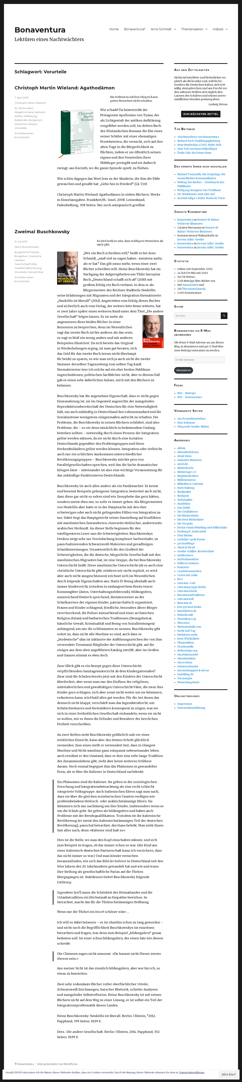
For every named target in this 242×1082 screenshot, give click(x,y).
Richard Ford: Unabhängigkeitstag (198, 141)
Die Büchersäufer (188, 515)
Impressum (184, 704)
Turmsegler (184, 678)
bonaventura (185, 219)
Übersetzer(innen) (193, 288)
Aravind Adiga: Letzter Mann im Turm (201, 198)
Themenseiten (192, 29)
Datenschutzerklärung (191, 707)
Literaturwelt (185, 599)
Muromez (183, 622)
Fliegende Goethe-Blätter (193, 426)
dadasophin (184, 499)
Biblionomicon (186, 480)
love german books (189, 607)
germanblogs (185, 543)
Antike (18, 116)
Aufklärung (30, 116)
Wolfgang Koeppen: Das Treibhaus (199, 190)
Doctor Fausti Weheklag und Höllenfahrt (202, 527)
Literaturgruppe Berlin (191, 587)
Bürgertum (35, 120)
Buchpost (183, 495)
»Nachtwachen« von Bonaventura (198, 137)
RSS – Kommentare (189, 397)
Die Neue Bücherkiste (190, 519)
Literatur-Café (186, 583)
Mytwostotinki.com (189, 626)
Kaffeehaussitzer (188, 559)
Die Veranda (185, 523)
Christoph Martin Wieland (30, 102)
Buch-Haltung (186, 487)
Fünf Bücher (185, 535)
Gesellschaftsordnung (28, 268)
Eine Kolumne (186, 422)
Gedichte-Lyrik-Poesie (191, 539)
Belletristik (21, 120)
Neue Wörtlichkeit (188, 638)
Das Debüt (183, 507)
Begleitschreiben (188, 476)
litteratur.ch (184, 603)
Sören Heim (184, 662)
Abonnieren (183, 370)
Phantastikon (185, 642)
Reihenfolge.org (187, 650)
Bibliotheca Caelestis (190, 484)
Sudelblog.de (185, 674)
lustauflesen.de (186, 611)
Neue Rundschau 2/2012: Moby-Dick (199, 144)
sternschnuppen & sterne (193, 670)
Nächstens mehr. (187, 634)
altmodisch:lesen (188, 452)
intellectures (185, 555)
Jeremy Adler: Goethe (190, 239)
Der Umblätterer (187, 511)
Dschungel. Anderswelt (191, 531)
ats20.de (182, 464)
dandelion (183, 503)
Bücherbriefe (185, 468)
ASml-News (184, 456)
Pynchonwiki (185, 646)
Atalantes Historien (189, 460)
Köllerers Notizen (188, 563)
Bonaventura (40, 29)
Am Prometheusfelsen (191, 418)
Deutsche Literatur (26, 123)
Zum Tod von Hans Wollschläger (197, 148)
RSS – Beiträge (186, 393)
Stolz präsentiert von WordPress (57, 1064)
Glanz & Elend (186, 547)
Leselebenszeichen (189, 571)
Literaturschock (187, 591)
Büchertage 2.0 (186, 472)
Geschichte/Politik (26, 264)
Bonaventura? (135, 29)
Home (114, 29)
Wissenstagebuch (188, 682)
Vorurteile (21, 127)
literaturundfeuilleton (191, 595)
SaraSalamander (188, 654)
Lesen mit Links (187, 575)
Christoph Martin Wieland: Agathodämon (65, 88)
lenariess (183, 567)
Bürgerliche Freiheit (27, 252)
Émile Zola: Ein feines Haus (194, 152)
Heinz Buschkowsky (27, 246)
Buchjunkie (184, 491)
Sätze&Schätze (186, 658)
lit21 (179, 579)
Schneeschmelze (187, 666)
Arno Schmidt (161, 29)
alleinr (181, 448)
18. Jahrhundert (24, 108)
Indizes (218, 29)
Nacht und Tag (186, 630)
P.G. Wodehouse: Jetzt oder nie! (196, 194)
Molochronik (185, 615)
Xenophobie (35, 271)
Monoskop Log (186, 618)
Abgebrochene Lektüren (30, 112)
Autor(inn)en (191, 285)
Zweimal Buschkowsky (42, 231)
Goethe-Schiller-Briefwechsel (195, 551)
